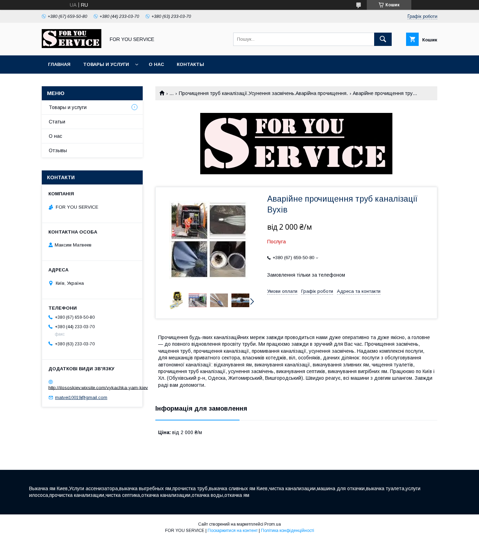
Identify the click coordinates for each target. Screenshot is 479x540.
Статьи (57, 121)
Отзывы (58, 150)
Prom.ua (272, 524)
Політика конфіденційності (287, 530)
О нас (156, 64)
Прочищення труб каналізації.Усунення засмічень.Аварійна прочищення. (263, 93)
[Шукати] (383, 39)
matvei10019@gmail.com (81, 397)
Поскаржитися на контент (233, 530)
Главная (59, 64)
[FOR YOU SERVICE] (71, 46)
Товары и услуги (106, 64)
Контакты (190, 64)
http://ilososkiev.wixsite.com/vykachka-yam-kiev (98, 387)
